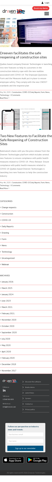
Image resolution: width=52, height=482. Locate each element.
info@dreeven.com (9, 407)
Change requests (9, 207)
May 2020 (6, 345)
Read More (4, 98)
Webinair (5, 264)
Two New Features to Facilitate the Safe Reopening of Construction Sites (26, 140)
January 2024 (7, 294)
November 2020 (9, 319)
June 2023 (6, 300)
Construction (17, 92)
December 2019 (9, 364)
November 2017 (9, 370)
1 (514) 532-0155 (8, 399)
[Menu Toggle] (46, 13)
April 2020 (6, 351)
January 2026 (7, 281)
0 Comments (15, 95)
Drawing (5, 232)
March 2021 (7, 307)
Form (43, 92)
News (47, 92)
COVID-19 (26, 92)
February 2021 (8, 313)
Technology (26, 18)
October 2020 (8, 326)
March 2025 (7, 288)
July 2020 (6, 338)
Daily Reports (35, 92)
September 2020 (9, 332)
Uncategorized (8, 258)
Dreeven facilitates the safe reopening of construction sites (23, 55)
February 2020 (8, 358)
